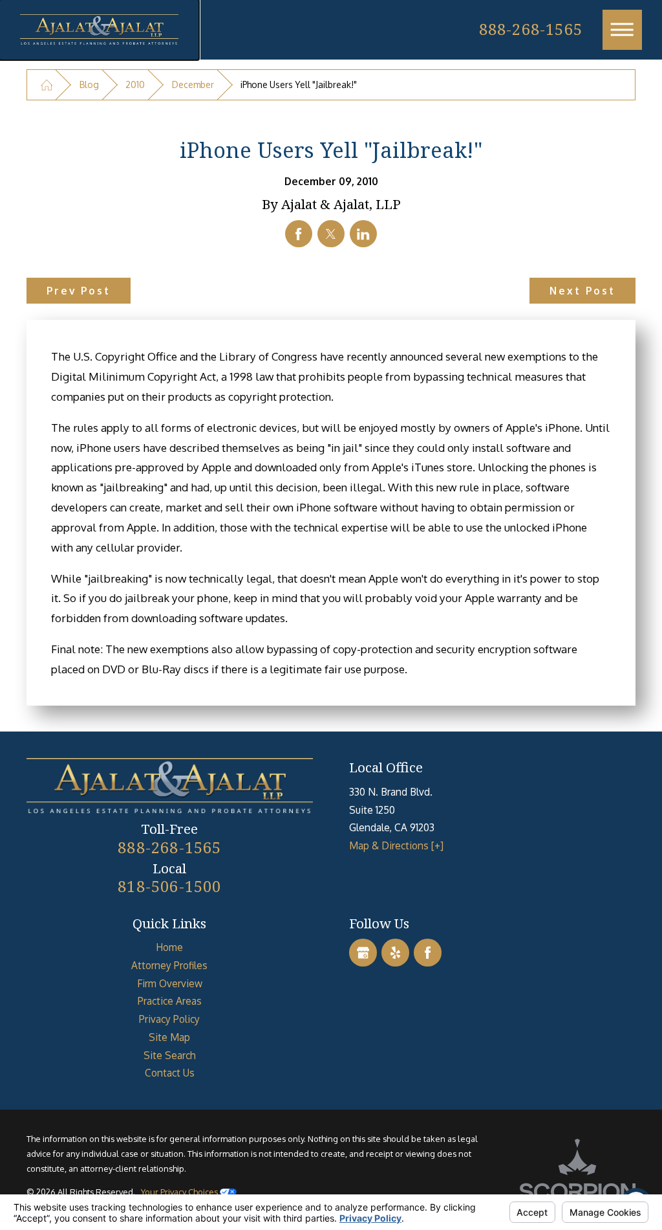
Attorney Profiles (169, 965)
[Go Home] (46, 85)
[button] (623, 30)
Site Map (169, 1037)
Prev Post (79, 290)
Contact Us (170, 1072)
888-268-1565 (530, 28)
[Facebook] (427, 952)
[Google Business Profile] (362, 952)
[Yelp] (395, 952)
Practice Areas (170, 1000)
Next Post (583, 290)
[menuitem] (170, 948)
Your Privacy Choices (180, 1192)
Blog (89, 84)
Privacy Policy (169, 1018)
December (193, 84)
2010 (135, 84)
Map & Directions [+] (396, 845)
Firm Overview (169, 983)
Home (169, 947)
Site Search (170, 1055)
